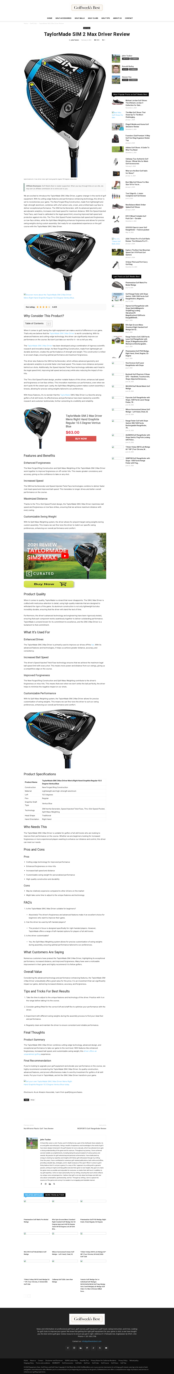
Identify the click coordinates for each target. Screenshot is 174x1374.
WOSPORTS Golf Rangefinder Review (91, 1128)
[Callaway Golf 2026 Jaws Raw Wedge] (65, 1269)
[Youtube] (106, 1348)
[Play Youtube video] (65, 556)
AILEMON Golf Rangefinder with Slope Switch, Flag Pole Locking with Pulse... (138, 437)
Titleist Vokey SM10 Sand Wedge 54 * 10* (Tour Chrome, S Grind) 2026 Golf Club (36, 1282)
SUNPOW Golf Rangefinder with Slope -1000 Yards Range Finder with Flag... (138, 460)
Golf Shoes (114, 1363)
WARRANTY (56, 1363)
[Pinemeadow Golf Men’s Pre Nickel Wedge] (37, 1209)
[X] (81, 45)
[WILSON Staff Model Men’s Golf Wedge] (37, 1241)
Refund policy (134, 1360)
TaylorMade (65, 395)
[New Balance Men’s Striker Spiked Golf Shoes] (118, 206)
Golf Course (105, 1363)
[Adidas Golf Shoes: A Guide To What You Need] (118, 149)
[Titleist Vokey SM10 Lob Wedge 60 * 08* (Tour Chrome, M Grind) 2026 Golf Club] (93, 1241)
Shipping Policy (29, 1363)
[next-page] (29, 1295)
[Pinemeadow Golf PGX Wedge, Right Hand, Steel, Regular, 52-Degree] (93, 1209)
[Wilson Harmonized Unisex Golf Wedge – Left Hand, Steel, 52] (65, 1241)
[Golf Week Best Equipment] (87, 7)
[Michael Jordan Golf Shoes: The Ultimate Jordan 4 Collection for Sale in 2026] (118, 102)
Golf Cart (87, 1363)
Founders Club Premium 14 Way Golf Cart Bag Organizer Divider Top (138, 138)
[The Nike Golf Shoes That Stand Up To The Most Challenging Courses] (118, 115)
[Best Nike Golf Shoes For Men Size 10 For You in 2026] (116, 185)
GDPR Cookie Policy (71, 1360)
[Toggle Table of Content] (47, 324)
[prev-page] (25, 1295)
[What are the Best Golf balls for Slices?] (116, 174)
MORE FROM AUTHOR (54, 1195)
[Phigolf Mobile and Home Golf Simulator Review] (118, 126)
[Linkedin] (51, 1184)
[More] (97, 45)
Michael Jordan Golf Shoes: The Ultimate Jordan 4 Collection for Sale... (136, 103)
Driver (33, 1100)
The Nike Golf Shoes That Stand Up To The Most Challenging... (136, 114)
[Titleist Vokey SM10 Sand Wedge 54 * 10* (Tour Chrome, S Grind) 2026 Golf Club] (37, 1269)
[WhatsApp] (92, 45)
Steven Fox (126, 77)
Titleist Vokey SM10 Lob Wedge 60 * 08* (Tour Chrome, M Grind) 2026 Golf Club (93, 1254)
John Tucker (75, 40)
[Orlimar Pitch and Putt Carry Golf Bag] (116, 265)
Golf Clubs (93, 18)
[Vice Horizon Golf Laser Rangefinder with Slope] (118, 366)
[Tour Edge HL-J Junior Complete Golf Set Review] (116, 196)
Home (49, 18)
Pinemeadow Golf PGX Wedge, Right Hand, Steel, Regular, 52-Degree (137, 353)
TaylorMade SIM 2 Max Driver (62, 333)
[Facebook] (76, 45)
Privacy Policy (122, 1360)
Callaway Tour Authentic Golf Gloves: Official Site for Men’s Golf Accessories (137, 161)
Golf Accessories (63, 18)
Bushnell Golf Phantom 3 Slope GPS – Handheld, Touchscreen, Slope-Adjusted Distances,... (138, 376)
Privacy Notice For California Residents (103, 1360)
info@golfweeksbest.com (91, 1341)
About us (117, 18)
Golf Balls (80, 18)
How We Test (84, 1360)
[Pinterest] (87, 45)
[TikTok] (93, 1348)
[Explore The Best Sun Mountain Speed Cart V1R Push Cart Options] (118, 252)
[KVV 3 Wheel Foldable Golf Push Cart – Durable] (116, 219)
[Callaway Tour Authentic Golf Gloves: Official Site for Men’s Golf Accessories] (116, 162)
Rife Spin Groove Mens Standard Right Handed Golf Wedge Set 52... (137, 327)
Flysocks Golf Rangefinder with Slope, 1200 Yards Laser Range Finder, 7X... (138, 400)
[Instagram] (46, 1184)
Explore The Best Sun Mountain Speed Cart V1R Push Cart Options (138, 252)
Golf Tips (105, 18)
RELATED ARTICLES (33, 1195)
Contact (129, 18)
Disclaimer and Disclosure (54, 1360)
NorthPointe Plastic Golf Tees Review (38, 1128)
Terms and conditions (43, 1363)
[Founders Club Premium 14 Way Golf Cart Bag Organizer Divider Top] (115, 138)
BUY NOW (81, 438)
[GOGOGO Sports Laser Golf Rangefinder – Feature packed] (116, 230)
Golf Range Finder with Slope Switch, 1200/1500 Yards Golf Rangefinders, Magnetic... (137, 296)
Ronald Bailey (128, 66)
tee (92, 645)
